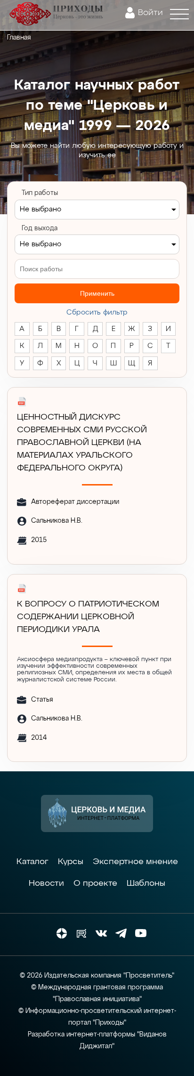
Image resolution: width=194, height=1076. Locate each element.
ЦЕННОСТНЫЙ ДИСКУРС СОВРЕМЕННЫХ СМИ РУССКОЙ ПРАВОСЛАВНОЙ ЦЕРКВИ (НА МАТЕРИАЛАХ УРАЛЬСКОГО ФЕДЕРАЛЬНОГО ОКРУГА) (82, 442)
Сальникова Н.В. (56, 521)
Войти (150, 12)
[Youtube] (140, 933)
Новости (46, 883)
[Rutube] (81, 933)
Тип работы (40, 193)
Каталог (32, 862)
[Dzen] (61, 933)
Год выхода (39, 228)
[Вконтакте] (101, 933)
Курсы (70, 862)
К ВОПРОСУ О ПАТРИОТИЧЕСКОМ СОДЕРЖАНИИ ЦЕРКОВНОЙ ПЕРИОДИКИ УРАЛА (88, 617)
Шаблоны (146, 883)
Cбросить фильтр (97, 312)
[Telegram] (121, 933)
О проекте (95, 883)
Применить (97, 293)
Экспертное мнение (135, 862)
